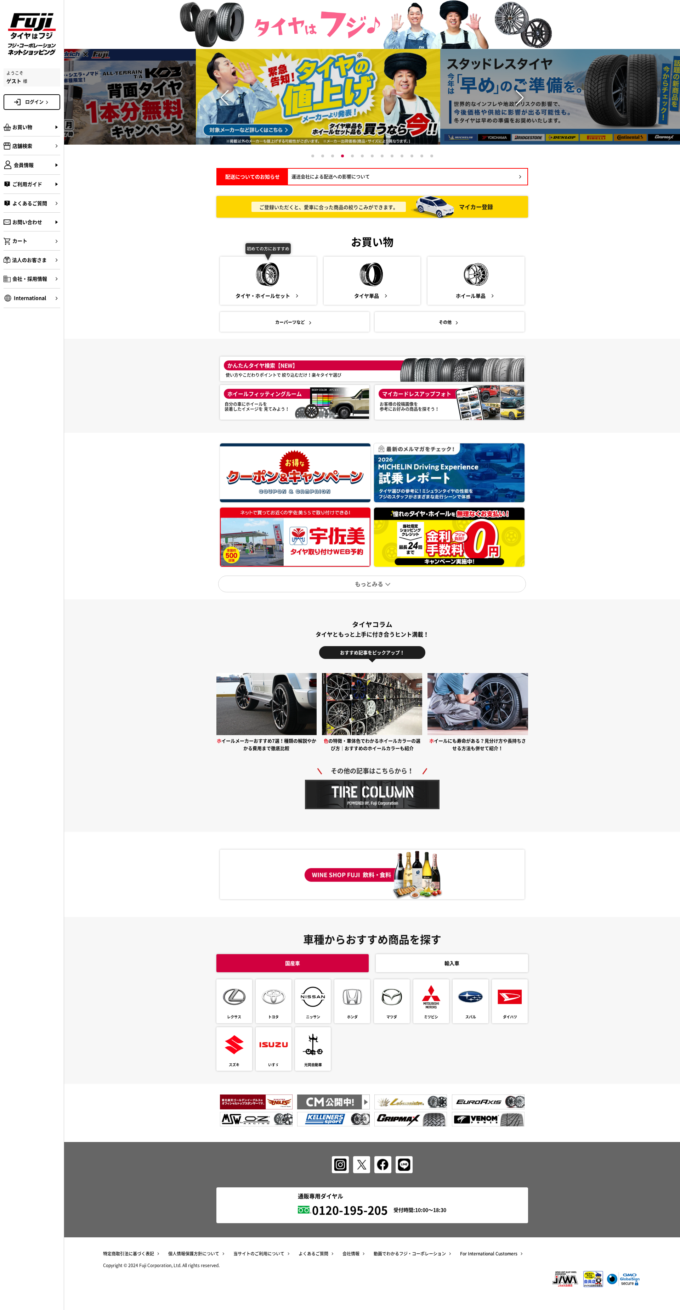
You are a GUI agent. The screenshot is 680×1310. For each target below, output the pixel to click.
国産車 (292, 963)
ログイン (34, 101)
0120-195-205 (350, 1210)
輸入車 (451, 963)
